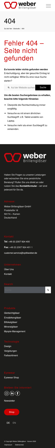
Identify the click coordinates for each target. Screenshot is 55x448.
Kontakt (8, 274)
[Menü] (47, 5)
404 (10, 20)
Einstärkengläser (12, 317)
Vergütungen (10, 350)
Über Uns (9, 269)
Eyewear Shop (11, 377)
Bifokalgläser (10, 322)
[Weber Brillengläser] (22, 5)
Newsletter (9, 400)
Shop (11, 412)
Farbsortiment (11, 355)
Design (7, 346)
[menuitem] (47, 5)
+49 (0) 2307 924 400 (19, 241)
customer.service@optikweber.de (20, 252)
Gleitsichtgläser (12, 312)
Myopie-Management (14, 331)
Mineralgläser (11, 326)
